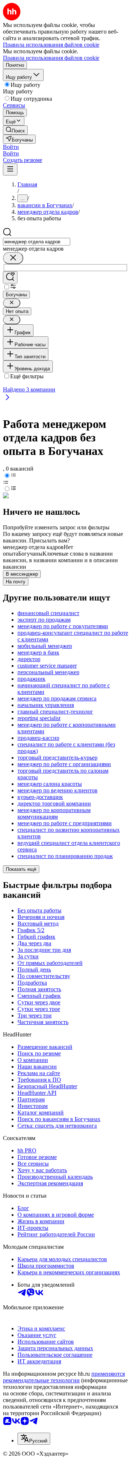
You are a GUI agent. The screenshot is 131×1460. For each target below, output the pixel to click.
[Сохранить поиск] (10, 277)
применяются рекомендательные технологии (64, 1377)
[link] (15, 130)
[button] (11, 147)
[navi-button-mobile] (10, 169)
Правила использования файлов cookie (51, 58)
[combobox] (36, 242)
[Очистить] (13, 258)
